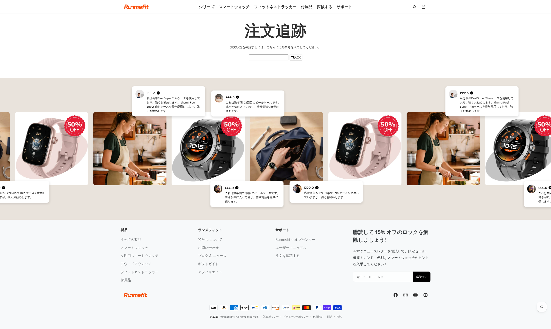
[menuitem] (206, 7)
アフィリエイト (210, 272)
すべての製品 (131, 239)
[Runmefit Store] (136, 7)
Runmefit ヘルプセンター (295, 239)
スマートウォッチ (134, 247)
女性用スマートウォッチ (139, 255)
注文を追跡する (288, 255)
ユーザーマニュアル (291, 247)
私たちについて (210, 239)
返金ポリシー (271, 316)
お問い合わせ (208, 247)
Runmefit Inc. (227, 316)
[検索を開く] (414, 7)
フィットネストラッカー (139, 272)
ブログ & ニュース (212, 255)
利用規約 (318, 316)
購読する (421, 277)
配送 (329, 316)
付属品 (126, 280)
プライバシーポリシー (296, 316)
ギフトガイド (208, 263)
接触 (339, 316)
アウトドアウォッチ (136, 263)
